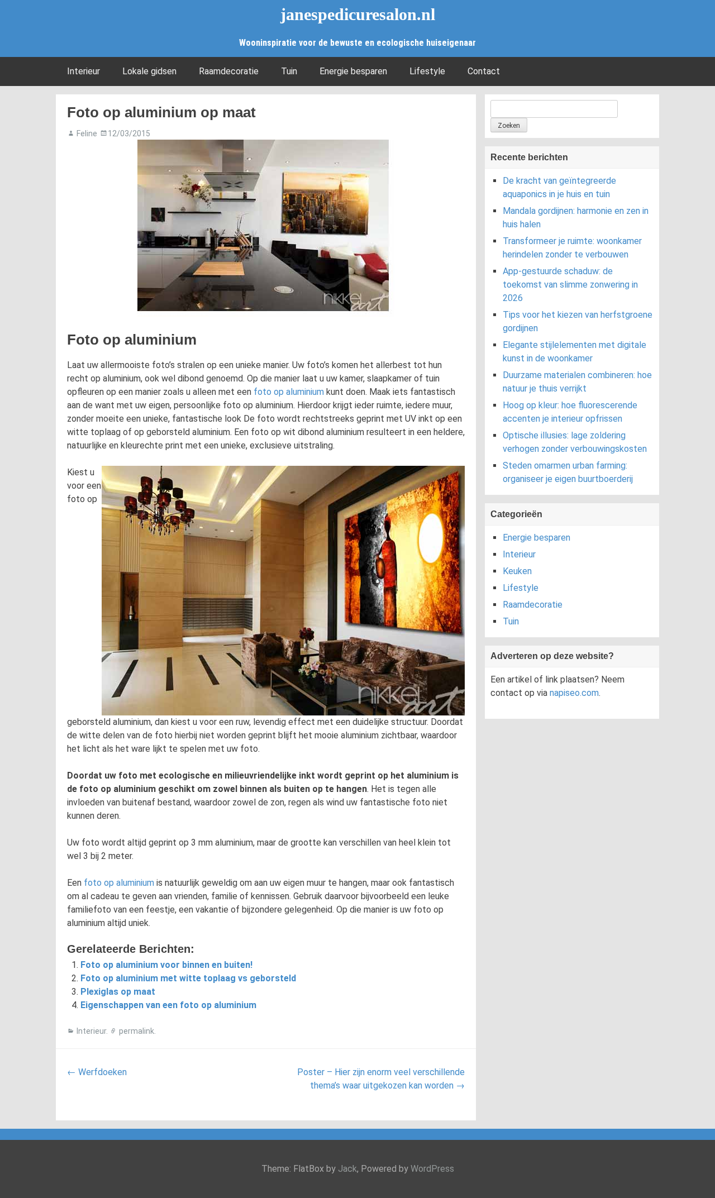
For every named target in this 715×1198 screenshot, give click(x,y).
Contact (484, 71)
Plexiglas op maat (117, 991)
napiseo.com (574, 693)
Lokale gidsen (149, 71)
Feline (87, 133)
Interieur (83, 71)
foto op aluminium (289, 391)
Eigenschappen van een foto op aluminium (168, 1005)
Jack (347, 1168)
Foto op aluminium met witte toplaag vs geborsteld (188, 978)
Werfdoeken (97, 1072)
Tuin (289, 71)
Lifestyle (427, 71)
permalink (136, 1031)
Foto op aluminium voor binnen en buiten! (166, 965)
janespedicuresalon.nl (357, 14)
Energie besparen (353, 71)
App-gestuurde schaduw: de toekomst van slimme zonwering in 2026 (570, 284)
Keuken (517, 571)
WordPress (432, 1168)
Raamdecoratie (229, 71)
